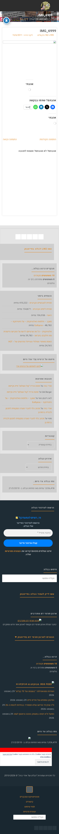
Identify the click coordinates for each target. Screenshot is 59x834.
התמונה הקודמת (48, 139)
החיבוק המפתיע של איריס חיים (40, 700)
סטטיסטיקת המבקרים (29, 796)
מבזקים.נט (21, 684)
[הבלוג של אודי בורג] (45, 5)
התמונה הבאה (10, 139)
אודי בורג (48, 385)
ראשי (49, 315)
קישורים (29, 801)
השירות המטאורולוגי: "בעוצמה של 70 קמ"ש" (34, 691)
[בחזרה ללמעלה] (29, 789)
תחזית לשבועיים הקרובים (41, 302)
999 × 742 (49, 35)
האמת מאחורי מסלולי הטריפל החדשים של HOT (30, 341)
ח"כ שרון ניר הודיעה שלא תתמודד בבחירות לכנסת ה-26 (29, 705)
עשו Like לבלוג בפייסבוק (38, 248)
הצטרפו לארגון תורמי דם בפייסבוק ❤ (34, 637)
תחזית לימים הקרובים (42, 309)
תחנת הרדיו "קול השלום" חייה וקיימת (24, 385)
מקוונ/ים (44, 275)
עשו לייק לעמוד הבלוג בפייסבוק (37, 594)
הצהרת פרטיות (29, 811)
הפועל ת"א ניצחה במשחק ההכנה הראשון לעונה (34, 714)
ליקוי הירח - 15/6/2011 (39, 19)
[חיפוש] (6, 578)
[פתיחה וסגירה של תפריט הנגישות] (6, 20)
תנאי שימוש (29, 806)
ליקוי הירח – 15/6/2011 (22, 35)
